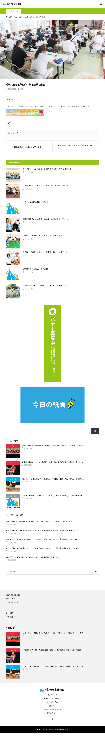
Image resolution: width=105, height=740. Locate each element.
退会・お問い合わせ (52, 702)
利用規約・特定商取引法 (52, 698)
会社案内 (9, 613)
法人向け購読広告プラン (14, 602)
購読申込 (52, 706)
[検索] (95, 431)
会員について (86, 106)
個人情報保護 (52, 695)
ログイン (58, 106)
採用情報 (9, 617)
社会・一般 (13, 11)
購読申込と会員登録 (13, 595)
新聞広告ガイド (11, 599)
